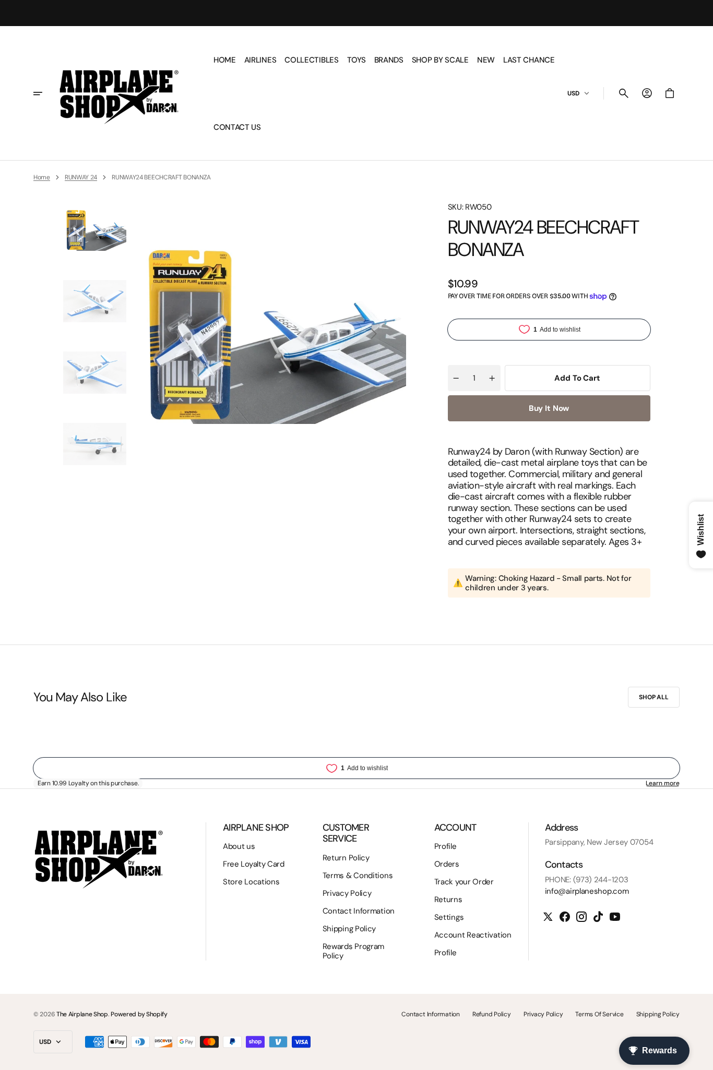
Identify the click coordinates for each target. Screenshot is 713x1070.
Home (41, 177)
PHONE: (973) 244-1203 (586, 879)
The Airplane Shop (82, 1014)
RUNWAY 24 (81, 177)
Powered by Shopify (139, 1014)
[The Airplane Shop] (119, 93)
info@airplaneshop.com (587, 891)
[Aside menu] (43, 93)
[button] (623, 93)
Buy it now (549, 408)
